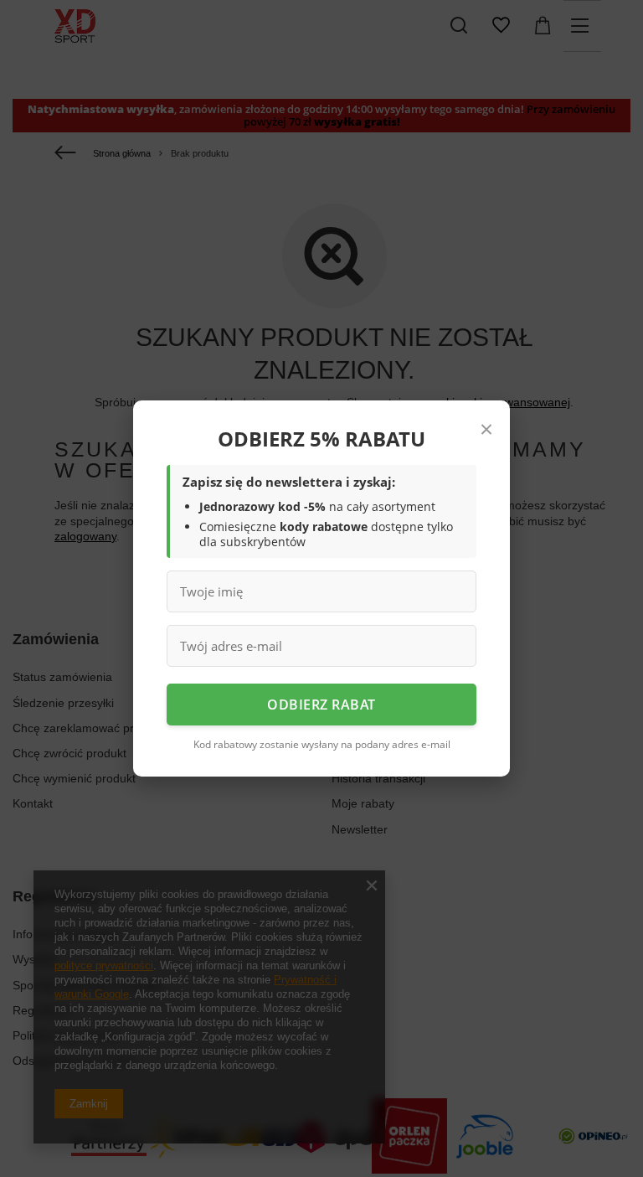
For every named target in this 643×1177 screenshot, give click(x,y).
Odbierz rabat (321, 704)
